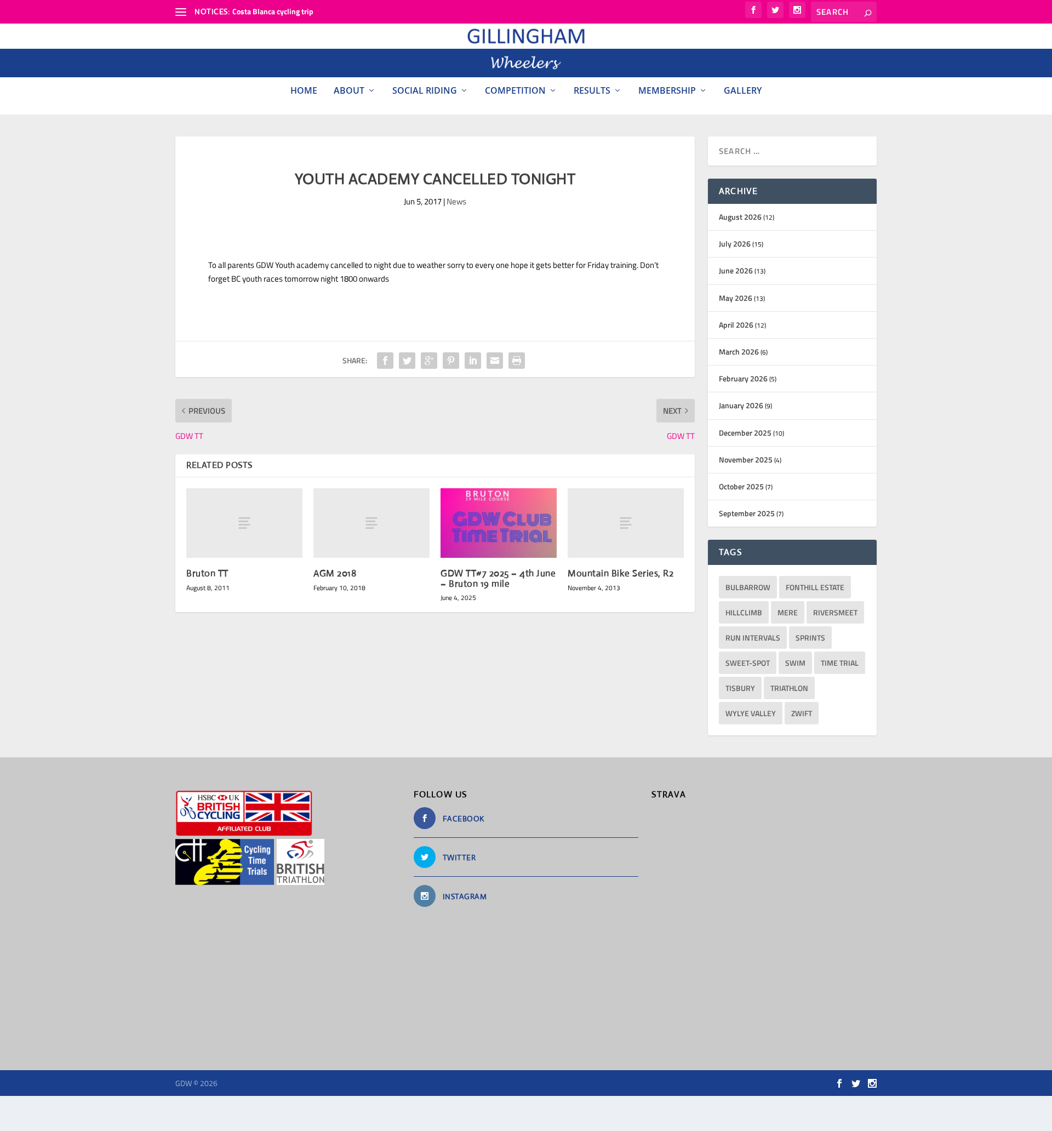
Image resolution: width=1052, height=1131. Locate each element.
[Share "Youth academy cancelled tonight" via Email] (495, 361)
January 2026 (741, 405)
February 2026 (743, 378)
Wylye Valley (750, 713)
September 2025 (747, 513)
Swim (795, 663)
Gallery (743, 90)
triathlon (789, 688)
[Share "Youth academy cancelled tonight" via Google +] (429, 361)
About (349, 90)
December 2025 (745, 432)
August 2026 (740, 216)
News (456, 201)
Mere (787, 612)
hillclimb (743, 612)
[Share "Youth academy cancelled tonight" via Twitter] (407, 361)
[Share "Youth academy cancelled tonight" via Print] (517, 361)
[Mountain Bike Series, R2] (626, 523)
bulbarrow (747, 587)
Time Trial (840, 663)
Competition (515, 90)
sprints (810, 637)
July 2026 (735, 243)
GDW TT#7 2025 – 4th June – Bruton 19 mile (498, 578)
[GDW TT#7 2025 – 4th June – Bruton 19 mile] (499, 523)
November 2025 (746, 459)
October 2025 (741, 486)
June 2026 (736, 270)
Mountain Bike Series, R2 (620, 573)
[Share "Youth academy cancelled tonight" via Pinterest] (451, 361)
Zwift (801, 713)
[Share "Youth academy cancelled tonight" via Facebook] (385, 361)
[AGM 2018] (371, 523)
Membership (667, 90)
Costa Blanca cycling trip (272, 11)
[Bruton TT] (244, 523)
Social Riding (424, 90)
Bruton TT (207, 573)
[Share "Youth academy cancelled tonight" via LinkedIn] (473, 361)
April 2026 (736, 324)
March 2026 (739, 351)
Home (303, 90)
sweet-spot (747, 663)
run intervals (752, 637)
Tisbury (740, 688)
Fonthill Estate (815, 587)
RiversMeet (835, 612)
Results (592, 90)
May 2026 (735, 298)
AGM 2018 (334, 573)
